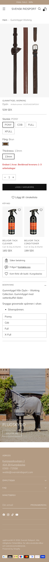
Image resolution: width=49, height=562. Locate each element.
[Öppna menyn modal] (4, 9)
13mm (8, 156)
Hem (4, 20)
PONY (8, 124)
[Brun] (5, 144)
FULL (31, 124)
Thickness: (12, 150)
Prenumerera (39, 505)
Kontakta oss (24, 267)
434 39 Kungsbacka (13, 464)
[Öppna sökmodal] (39, 9)
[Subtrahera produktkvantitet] (5, 177)
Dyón (5, 104)
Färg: (8, 139)
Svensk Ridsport (28, 540)
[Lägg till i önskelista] (19, 210)
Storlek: (10, 119)
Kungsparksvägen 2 (13, 461)
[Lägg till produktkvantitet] (13, 177)
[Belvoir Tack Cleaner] (12, 222)
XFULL (8, 131)
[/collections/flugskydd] (24, 405)
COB (19, 124)
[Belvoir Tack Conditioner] (34, 222)
